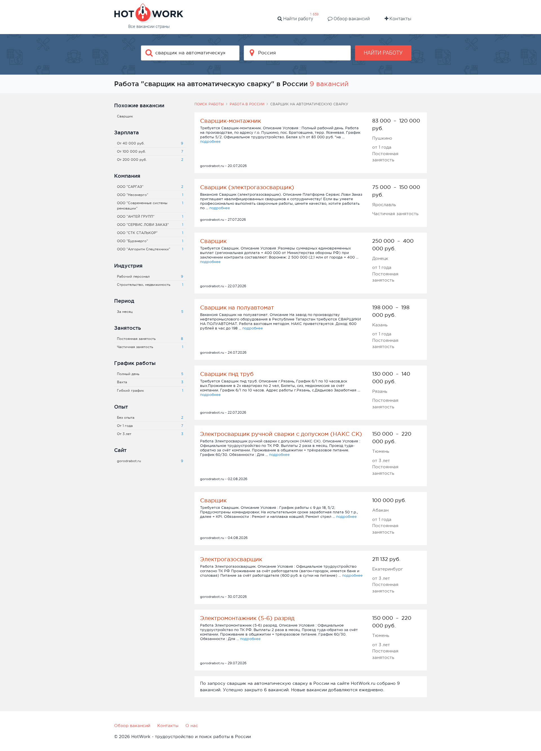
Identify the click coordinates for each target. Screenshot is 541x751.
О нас (191, 725)
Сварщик (213, 241)
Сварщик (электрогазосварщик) (247, 187)
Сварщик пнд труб (227, 374)
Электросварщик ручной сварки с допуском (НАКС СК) (281, 434)
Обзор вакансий (351, 18)
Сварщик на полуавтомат (237, 307)
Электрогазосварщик (231, 559)
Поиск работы (209, 104)
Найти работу (297, 18)
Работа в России (247, 104)
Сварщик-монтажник (230, 121)
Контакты (399, 18)
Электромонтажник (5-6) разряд (247, 618)
